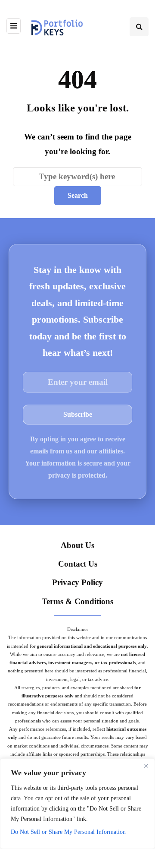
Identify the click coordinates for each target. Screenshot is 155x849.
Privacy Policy (77, 582)
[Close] (146, 765)
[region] (77, 803)
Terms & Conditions (77, 601)
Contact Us (77, 563)
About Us (77, 545)
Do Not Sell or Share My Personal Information (68, 832)
